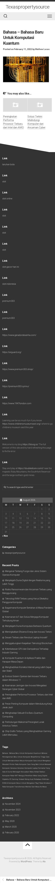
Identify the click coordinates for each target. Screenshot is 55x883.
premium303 (8, 301)
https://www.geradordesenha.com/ (19, 335)
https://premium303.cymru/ (15, 386)
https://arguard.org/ (12, 352)
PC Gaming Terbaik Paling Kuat (21, 779)
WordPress (26, 861)
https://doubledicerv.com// (31, 468)
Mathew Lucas (42, 49)
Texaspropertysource (28, 7)
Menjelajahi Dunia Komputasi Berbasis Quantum (28, 626)
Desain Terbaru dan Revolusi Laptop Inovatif (26, 637)
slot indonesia (9, 284)
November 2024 (12, 804)
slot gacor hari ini (10, 267)
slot (4, 181)
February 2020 (12, 832)
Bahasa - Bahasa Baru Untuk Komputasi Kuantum (21, 753)
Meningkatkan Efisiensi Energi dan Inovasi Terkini (28, 632)
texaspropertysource (15, 553)
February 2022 (12, 815)
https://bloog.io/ (30, 444)
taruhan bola (8, 164)
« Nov (5, 536)
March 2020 (11, 827)
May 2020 (10, 821)
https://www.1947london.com (16, 403)
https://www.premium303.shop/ (17, 369)
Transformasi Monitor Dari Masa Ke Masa (30, 787)
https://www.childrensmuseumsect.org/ (21, 424)
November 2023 (12, 809)
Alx (44, 861)
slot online (7, 198)
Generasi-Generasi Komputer (21, 768)
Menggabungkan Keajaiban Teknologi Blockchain (28, 643)
